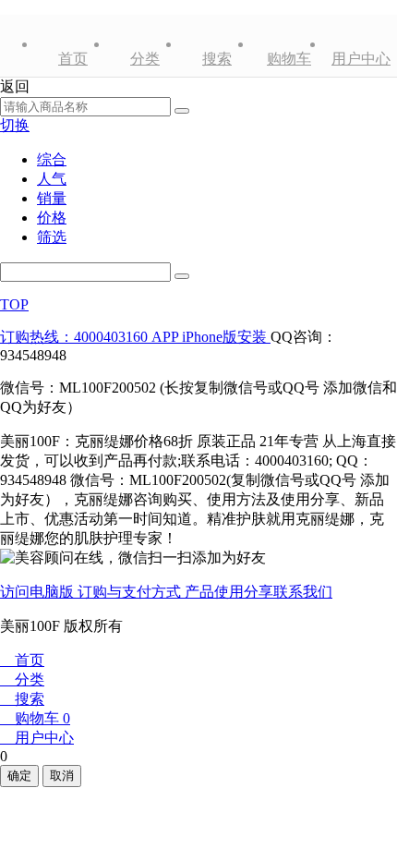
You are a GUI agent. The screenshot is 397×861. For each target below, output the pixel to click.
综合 (51, 159)
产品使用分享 (229, 592)
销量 (51, 198)
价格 (51, 217)
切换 (15, 125)
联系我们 (302, 592)
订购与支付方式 (131, 592)
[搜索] (181, 276)
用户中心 (361, 59)
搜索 (217, 59)
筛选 (51, 237)
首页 (73, 59)
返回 (15, 86)
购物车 (289, 59)
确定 (19, 775)
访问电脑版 (39, 592)
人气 (51, 179)
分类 (145, 59)
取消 (62, 775)
